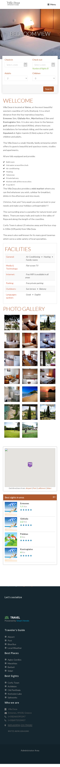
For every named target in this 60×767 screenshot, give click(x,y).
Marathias (12, 663)
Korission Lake (15, 693)
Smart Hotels (23, 620)
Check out (37, 59)
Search (48, 89)
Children (36, 73)
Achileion (12, 686)
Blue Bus (12, 644)
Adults (8, 73)
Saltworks (12, 697)
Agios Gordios (14, 659)
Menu (53, 4)
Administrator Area (30, 750)
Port (34, 488)
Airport (29, 488)
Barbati (11, 667)
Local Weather (15, 648)
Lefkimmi (42, 488)
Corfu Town (13, 682)
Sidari (49, 488)
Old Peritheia (14, 690)
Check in (9, 59)
